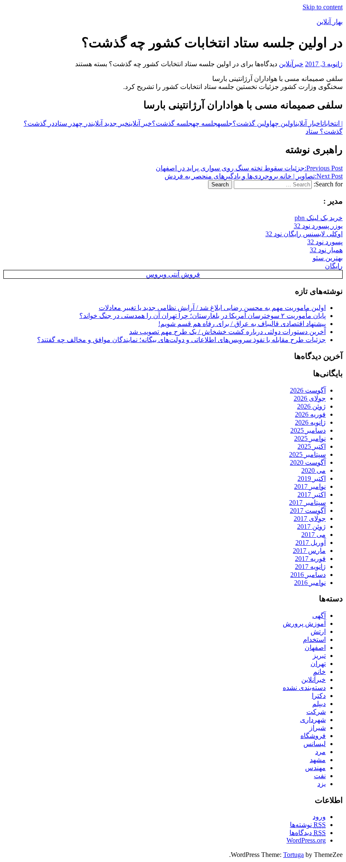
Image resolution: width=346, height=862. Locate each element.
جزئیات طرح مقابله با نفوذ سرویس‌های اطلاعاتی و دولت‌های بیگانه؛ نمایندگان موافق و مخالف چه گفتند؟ (181, 339)
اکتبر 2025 (311, 446)
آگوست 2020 (308, 462)
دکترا (319, 695)
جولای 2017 (310, 518)
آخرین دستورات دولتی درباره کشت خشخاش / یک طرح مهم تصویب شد (227, 331)
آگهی (319, 615)
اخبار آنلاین (308, 123)
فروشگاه (313, 735)
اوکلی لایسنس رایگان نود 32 (304, 233)
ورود (319, 816)
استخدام (314, 639)
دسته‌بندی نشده (304, 687)
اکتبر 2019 (311, 478)
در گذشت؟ (39, 123)
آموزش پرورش (304, 623)
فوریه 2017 (310, 558)
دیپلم (319, 703)
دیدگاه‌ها (307, 832)
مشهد (318, 759)
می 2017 (313, 534)
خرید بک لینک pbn (319, 217)
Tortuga (293, 854)
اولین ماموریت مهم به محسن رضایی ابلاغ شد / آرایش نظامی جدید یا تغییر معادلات (212, 307)
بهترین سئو (328, 257)
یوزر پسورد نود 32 (318, 225)
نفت (320, 775)
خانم (319, 671)
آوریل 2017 (310, 542)
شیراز (317, 727)
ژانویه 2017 (310, 566)
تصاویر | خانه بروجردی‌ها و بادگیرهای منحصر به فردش (254, 176)
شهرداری (313, 719)
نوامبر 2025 (310, 438)
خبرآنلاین (291, 63)
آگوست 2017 (308, 510)
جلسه (224, 123)
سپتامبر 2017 (307, 502)
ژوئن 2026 (311, 406)
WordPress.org (306, 840)
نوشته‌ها (308, 824)
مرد (320, 751)
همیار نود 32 (326, 249)
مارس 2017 (309, 550)
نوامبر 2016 (310, 582)
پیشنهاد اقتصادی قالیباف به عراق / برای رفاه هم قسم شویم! (242, 323)
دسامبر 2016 (308, 574)
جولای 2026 (310, 398)
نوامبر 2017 (310, 486)
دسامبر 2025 (308, 430)
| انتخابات (332, 123)
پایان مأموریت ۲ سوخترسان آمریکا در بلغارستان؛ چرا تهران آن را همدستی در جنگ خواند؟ (202, 315)
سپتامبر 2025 (307, 454)
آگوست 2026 (308, 390)
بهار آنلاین (329, 21)
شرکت (316, 711)
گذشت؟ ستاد (324, 131)
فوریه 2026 (310, 414)
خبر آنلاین (140, 123)
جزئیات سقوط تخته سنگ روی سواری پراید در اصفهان (249, 168)
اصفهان (315, 647)
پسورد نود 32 (325, 241)
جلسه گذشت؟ (172, 123)
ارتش (318, 631)
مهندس (315, 767)
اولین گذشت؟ (252, 123)
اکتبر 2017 (311, 494)
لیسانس (314, 743)
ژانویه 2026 (310, 422)
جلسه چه (204, 123)
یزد (321, 783)
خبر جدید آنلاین (110, 123)
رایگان (334, 265)
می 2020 (313, 470)
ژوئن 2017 (311, 526)
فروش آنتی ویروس (173, 274)
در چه (83, 123)
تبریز (319, 655)
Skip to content (323, 7)
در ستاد (65, 123)
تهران (318, 663)
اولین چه (283, 123)
